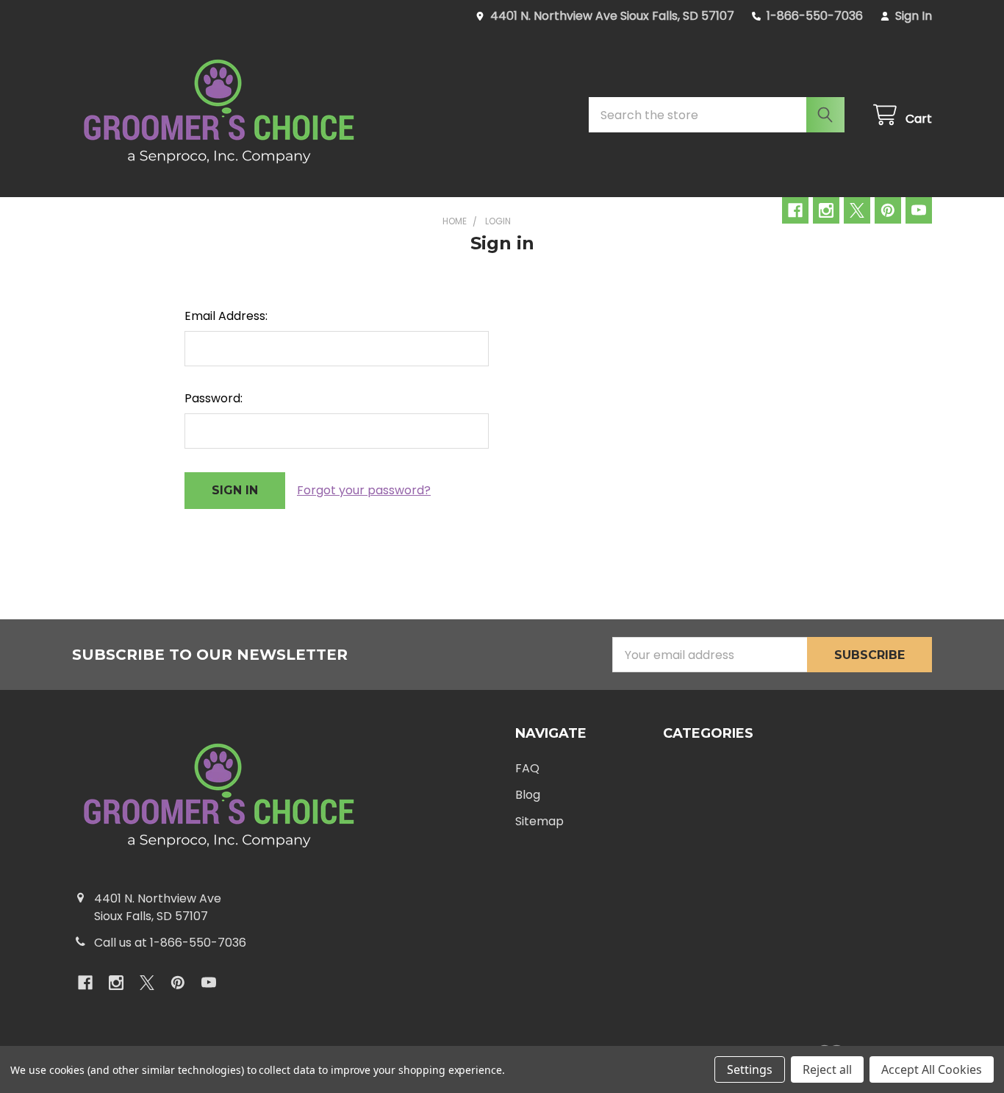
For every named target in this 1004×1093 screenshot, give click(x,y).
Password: (213, 398)
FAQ (527, 768)
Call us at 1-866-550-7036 (170, 942)
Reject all (827, 1069)
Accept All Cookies (931, 1069)
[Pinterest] (888, 210)
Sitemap (539, 821)
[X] (857, 210)
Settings (749, 1069)
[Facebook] (795, 210)
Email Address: (226, 315)
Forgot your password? (364, 490)
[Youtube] (919, 210)
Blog (527, 794)
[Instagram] (826, 210)
